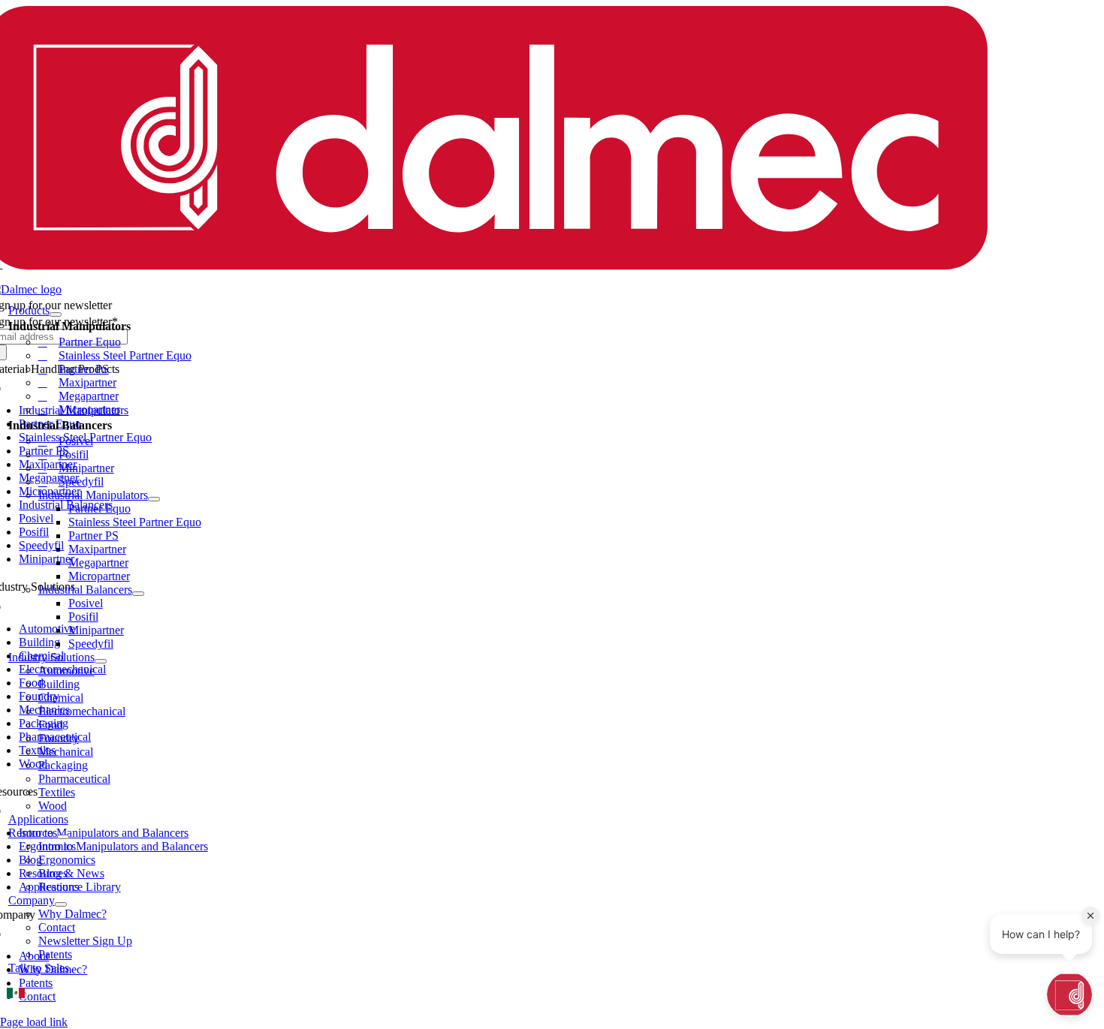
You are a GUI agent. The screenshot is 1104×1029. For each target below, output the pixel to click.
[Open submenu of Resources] (63, 837)
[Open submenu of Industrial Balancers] (138, 593)
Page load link (34, 1021)
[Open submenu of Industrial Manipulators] (154, 499)
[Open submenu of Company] (61, 904)
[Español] (16, 993)
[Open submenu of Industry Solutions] (101, 661)
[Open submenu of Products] (56, 314)
